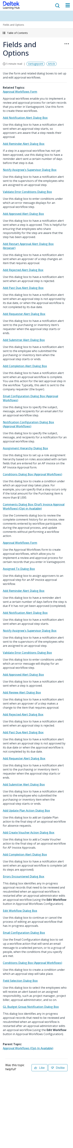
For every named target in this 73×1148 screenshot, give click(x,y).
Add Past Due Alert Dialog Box (23, 288)
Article (51, 63)
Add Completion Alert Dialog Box (25, 366)
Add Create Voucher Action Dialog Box (28, 832)
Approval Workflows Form (20, 92)
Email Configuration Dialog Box (24, 933)
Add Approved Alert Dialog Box (23, 214)
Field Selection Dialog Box (20, 981)
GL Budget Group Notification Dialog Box (31, 1007)
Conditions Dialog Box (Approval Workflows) (32, 474)
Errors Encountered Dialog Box (23, 876)
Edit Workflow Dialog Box (20, 911)
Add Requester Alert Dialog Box (24, 314)
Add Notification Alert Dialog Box (25, 118)
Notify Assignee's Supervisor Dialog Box (30, 170)
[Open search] (57, 5)
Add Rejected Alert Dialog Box (23, 270)
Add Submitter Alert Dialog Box (24, 340)
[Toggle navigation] (67, 5)
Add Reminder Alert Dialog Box (23, 144)
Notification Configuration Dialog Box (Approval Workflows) (28, 424)
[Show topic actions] (66, 43)
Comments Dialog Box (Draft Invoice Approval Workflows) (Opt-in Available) (33, 506)
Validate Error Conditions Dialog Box (27, 192)
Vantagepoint (35, 63)
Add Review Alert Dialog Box (22, 692)
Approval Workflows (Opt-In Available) (28, 1048)
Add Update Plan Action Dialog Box (26, 810)
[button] (36, 32)
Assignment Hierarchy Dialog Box (25, 448)
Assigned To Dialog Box (19, 569)
